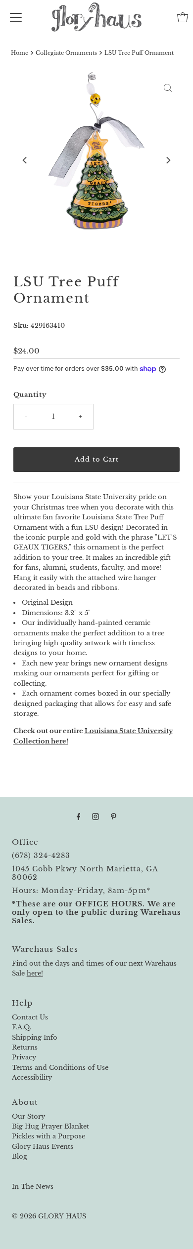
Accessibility (32, 1077)
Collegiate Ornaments (66, 52)
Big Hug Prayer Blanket (50, 1126)
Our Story (28, 1116)
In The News (32, 1186)
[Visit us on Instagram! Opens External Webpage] (95, 816)
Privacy (24, 1057)
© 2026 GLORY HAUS (49, 1216)
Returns (25, 1047)
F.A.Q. (21, 1027)
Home (19, 52)
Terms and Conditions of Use (60, 1067)
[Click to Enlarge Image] (168, 88)
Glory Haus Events (42, 1146)
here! (35, 973)
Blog (19, 1156)
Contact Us (30, 1017)
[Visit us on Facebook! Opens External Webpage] (79, 816)
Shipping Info (34, 1037)
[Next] (168, 160)
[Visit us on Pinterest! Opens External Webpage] (113, 816)
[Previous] (25, 160)
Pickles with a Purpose (48, 1136)
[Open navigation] (15, 17)
